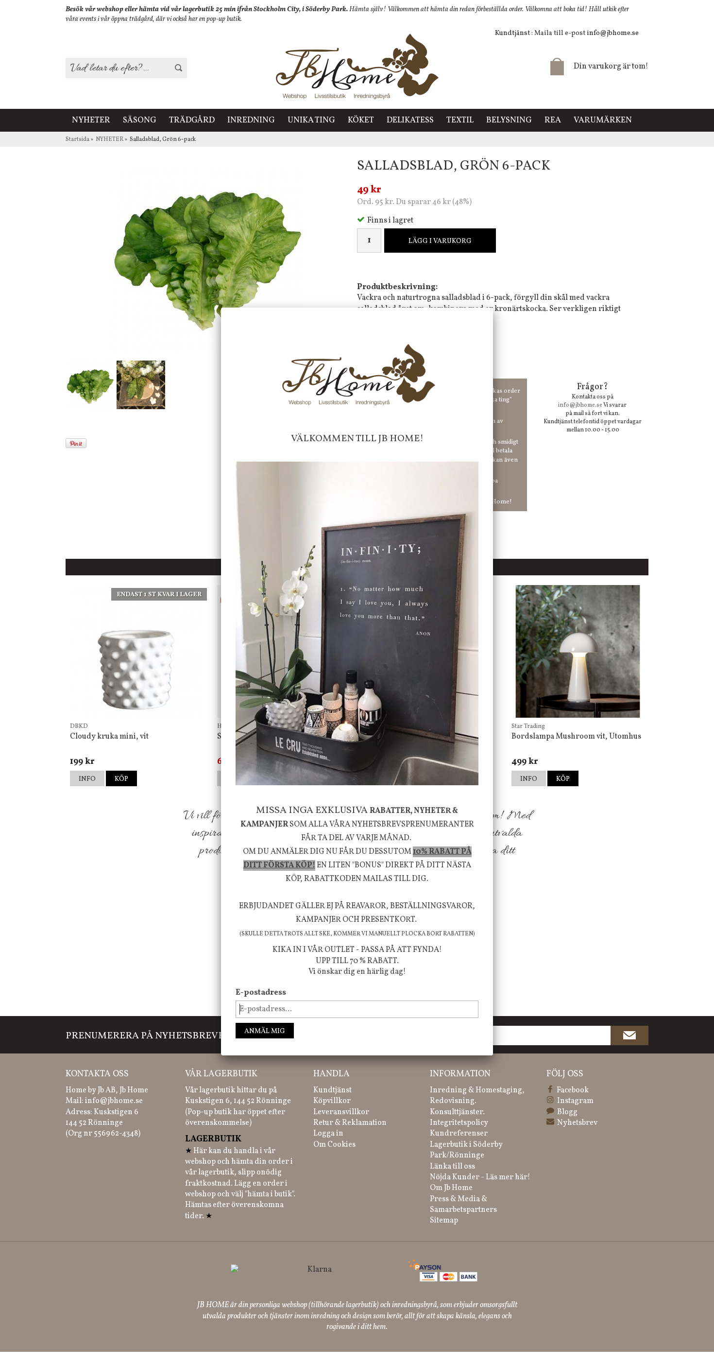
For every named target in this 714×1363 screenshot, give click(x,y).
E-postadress (261, 992)
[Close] (493, 307)
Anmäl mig (264, 1031)
